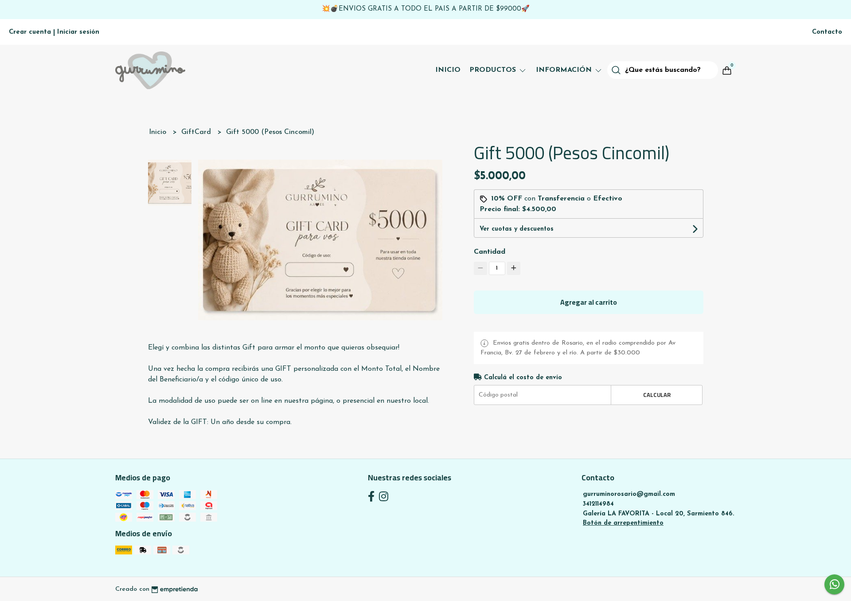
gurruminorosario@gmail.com (629, 494)
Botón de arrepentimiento (623, 523)
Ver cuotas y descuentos (517, 229)
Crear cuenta (30, 32)
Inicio (448, 70)
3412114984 (598, 504)
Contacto (827, 32)
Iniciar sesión (78, 32)
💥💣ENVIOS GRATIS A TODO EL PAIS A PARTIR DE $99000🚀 (426, 9)
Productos (493, 70)
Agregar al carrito (588, 302)
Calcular (657, 394)
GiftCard (197, 132)
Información (565, 70)
